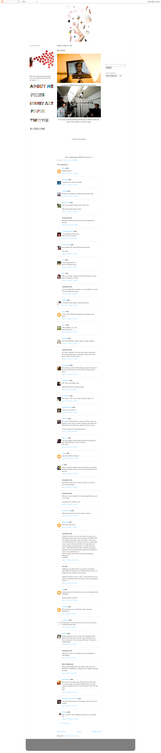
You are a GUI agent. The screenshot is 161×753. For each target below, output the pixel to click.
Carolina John (66, 245)
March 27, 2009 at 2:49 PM (69, 344)
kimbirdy (65, 338)
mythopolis (65, 522)
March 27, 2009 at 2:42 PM (69, 332)
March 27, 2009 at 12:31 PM (70, 173)
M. (63, 465)
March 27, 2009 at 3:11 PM (69, 359)
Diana (63, 168)
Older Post (96, 731)
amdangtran (65, 380)
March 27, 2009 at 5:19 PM (69, 401)
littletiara (65, 419)
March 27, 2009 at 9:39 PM (69, 447)
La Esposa (65, 180)
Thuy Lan (65, 438)
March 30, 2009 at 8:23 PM (69, 583)
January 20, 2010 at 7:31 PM (70, 719)
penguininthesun (67, 407)
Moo (37, 80)
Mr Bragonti (65, 396)
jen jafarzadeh (66, 511)
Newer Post (61, 731)
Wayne (64, 453)
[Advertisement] (117, 91)
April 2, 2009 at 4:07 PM (69, 614)
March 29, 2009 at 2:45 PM (69, 527)
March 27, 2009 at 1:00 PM (69, 238)
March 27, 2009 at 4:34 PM (69, 374)
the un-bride (65, 365)
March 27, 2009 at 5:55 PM (69, 412)
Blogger (90, 747)
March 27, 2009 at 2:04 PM (69, 319)
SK (63, 589)
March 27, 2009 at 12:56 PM (70, 225)
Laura (64, 325)
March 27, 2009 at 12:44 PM (70, 196)
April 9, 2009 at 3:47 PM (69, 658)
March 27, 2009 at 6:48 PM (69, 432)
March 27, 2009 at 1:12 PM (69, 254)
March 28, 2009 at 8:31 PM (69, 487)
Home (79, 731)
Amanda (64, 191)
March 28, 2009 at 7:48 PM (69, 474)
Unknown (65, 607)
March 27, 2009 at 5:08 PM (69, 389)
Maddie (64, 300)
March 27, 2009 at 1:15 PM (69, 267)
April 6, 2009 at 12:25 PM (69, 644)
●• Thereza (65, 620)
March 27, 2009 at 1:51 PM (69, 305)
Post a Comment (64, 723)
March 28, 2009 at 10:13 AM (70, 458)
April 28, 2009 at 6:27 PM (69, 692)
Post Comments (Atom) (71, 736)
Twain (64, 311)
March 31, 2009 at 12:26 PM (70, 600)
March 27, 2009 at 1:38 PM (69, 280)
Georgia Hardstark (67, 231)
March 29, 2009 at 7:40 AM (69, 516)
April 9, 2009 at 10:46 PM (69, 673)
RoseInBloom (66, 679)
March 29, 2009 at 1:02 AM (69, 504)
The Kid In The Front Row (70, 698)
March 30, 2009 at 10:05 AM (70, 560)
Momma (64, 712)
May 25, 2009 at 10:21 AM (69, 706)
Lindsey (64, 633)
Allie (63, 273)
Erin (63, 260)
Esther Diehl (66, 202)
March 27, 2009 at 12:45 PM (70, 212)
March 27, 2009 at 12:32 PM (70, 185)
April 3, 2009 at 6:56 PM (69, 627)
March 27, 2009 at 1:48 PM (69, 294)
